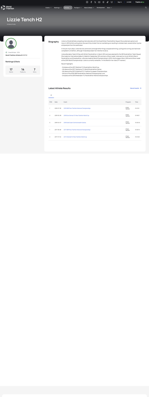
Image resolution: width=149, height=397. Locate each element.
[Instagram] (87, 2)
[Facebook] (91, 2)
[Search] (146, 8)
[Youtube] (99, 2)
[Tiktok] (107, 2)
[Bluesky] (112, 2)
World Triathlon (7, 7)
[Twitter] (95, 2)
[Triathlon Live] (139, 2)
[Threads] (103, 2)
